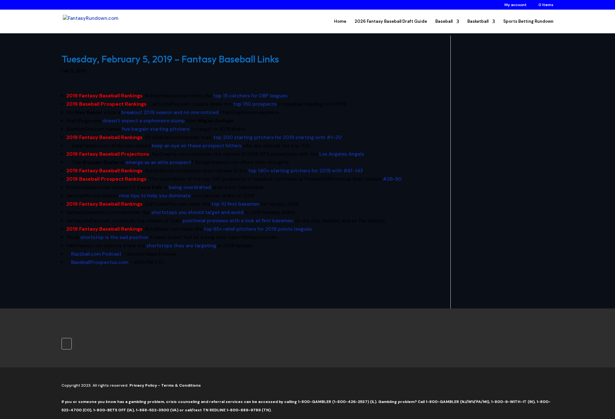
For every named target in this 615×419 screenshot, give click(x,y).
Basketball (477, 21)
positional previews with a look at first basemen (238, 221)
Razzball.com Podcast (96, 254)
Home (340, 21)
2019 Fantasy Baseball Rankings (104, 96)
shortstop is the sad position (114, 237)
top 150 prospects (255, 104)
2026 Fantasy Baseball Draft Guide (391, 21)
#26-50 (392, 179)
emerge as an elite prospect (158, 162)
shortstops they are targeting (181, 245)
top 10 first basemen (235, 204)
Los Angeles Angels (341, 154)
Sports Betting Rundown (528, 21)
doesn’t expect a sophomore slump (143, 121)
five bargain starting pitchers (156, 129)
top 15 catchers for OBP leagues (250, 96)
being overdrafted (190, 187)
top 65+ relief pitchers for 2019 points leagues (258, 229)
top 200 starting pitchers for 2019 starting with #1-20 (277, 137)
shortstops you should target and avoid (197, 212)
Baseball (444, 21)
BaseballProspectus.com (99, 262)
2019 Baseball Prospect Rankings (106, 104)
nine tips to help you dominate (155, 196)
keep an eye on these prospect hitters (197, 146)
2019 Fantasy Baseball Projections (107, 154)
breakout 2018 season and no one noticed (170, 112)
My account (515, 5)
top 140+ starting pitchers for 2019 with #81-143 (305, 171)
